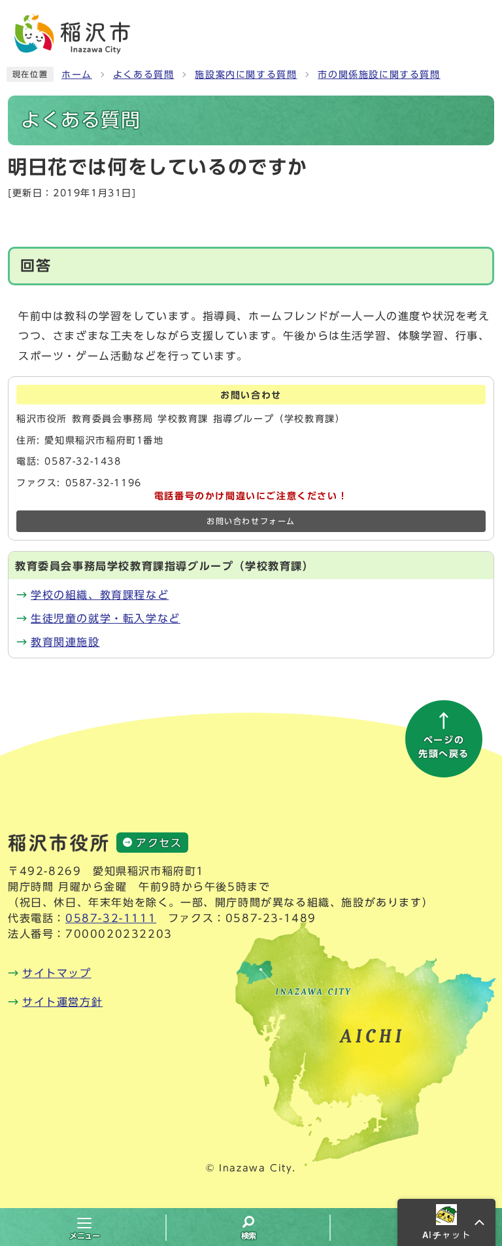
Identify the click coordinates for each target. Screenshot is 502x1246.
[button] (446, 1222)
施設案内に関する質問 (246, 74)
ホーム (76, 74)
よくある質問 (144, 74)
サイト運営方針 (62, 1002)
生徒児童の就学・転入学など (105, 618)
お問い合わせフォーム (251, 521)
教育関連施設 (65, 642)
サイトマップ (57, 973)
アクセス (159, 843)
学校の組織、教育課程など (100, 595)
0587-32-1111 (110, 918)
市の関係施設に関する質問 (379, 74)
